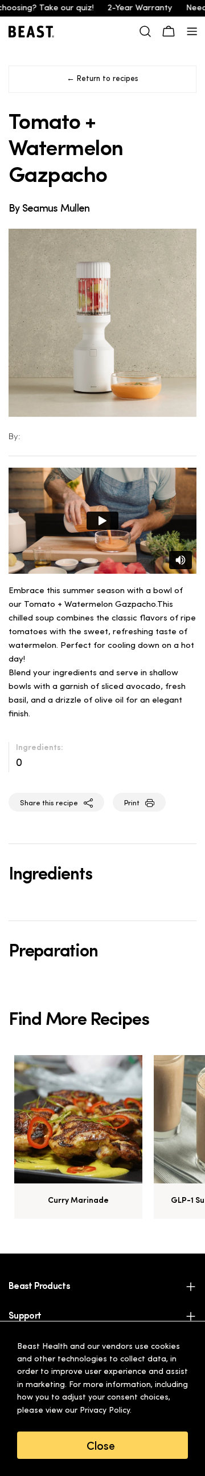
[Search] (145, 31)
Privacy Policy (105, 1410)
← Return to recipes (102, 79)
